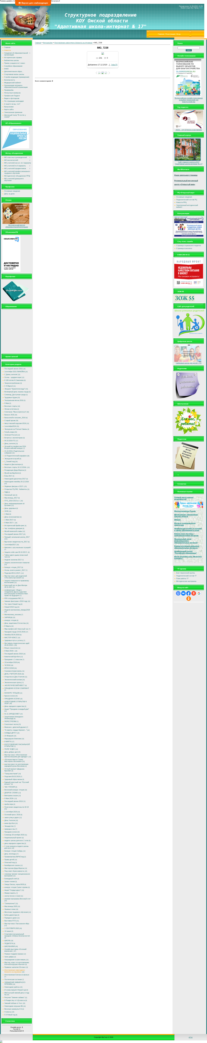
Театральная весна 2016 (13, 400)
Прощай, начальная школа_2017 (17, 537)
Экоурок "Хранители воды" (14, 389)
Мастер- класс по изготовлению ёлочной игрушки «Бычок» (16, 963)
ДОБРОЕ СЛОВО (11, 793)
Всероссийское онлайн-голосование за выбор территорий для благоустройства (189, 100)
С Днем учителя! (10, 374)
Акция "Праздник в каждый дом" (16, 709)
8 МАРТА (7, 741)
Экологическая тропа (12, 682)
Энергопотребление (12, 383)
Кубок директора (10, 915)
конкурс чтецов (10, 620)
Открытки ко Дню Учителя (14, 677)
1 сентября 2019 (10, 812)
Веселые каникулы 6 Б (13, 1009)
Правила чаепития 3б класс (15, 967)
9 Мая (6, 403)
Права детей (9, 859)
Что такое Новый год (12, 604)
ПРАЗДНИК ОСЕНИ (12, 699)
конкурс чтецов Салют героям (16, 887)
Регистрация (170, 34)
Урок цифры (9, 957)
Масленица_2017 (11, 498)
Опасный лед (9, 862)
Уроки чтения (9, 881)
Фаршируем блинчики (12, 739)
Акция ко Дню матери (12, 464)
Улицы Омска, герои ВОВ (14, 884)
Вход (178, 34)
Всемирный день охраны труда (16, 392)
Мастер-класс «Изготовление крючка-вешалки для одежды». (16, 756)
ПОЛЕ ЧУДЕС (9, 749)
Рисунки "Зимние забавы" (14, 997)
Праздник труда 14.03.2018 (14, 632)
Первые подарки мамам (13, 954)
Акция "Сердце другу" (12, 890)
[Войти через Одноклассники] (188, 598)
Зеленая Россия (10, 435)
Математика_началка (12, 614)
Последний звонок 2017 (13, 534)
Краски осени (9, 696)
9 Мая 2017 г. (9, 523)
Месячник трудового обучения (16, 912)
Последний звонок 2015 (13, 369)
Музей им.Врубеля (11, 473)
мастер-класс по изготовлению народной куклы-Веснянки (16, 765)
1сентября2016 (10, 426)
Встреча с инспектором (13, 438)
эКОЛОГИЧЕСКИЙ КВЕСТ (14, 685)
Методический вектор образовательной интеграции (16, 226)
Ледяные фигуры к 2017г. (14, 486)
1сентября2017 (10, 544)
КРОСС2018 (9, 668)
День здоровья (10, 508)
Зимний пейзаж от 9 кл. (13, 1003)
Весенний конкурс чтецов (14, 790)
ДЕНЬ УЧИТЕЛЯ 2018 (12, 674)
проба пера (8, 804)
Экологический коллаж (13, 680)
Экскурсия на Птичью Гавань (15, 429)
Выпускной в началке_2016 (14, 418)
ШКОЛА (7, 940)
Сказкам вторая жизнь (13, 671)
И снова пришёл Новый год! (15, 990)
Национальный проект (13, 838)
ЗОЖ (6, 511)
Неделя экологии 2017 (13, 560)
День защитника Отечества (15, 623)
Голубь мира (9, 432)
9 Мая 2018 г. (9, 651)
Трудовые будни (10, 397)
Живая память (10, 893)
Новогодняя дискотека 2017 (15, 479)
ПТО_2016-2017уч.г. (12, 501)
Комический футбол (12, 656)
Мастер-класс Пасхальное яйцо (16, 923)
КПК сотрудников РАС (12, 598)
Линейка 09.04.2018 (11, 635)
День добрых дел (11, 752)
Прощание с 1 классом (13, 659)
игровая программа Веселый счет (17, 899)
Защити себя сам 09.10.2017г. (15, 552)
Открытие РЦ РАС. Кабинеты (15, 489)
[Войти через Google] (199, 593)
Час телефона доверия (13, 528)
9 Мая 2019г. (9, 798)
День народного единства (14, 706)
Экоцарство (8, 826)
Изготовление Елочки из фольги (16, 975)
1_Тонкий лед (9, 461)
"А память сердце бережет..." (15, 730)
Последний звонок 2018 (13, 654)
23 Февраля (8, 736)
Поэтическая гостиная (13, 979)
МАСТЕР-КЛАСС (10, 637)
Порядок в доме (10, 918)
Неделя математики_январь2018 (17, 610)
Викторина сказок (11, 795)
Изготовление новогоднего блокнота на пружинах (14, 971)
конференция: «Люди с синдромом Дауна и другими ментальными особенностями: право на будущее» (16, 592)
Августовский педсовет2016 (15, 423)
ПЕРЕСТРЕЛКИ (10, 721)
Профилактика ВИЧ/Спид (14, 857)
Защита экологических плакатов (16, 563)
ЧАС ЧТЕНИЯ (9, 787)
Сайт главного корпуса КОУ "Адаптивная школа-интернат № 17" (189, 163)
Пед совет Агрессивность (14, 871)
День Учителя (9, 820)
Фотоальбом (48, 43)
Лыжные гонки (9, 909)
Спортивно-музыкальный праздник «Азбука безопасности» (17, 935)
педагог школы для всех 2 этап (16, 840)
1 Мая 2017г (9, 520)
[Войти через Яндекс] (193, 593)
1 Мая (6, 514)
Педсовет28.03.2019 (12, 776)
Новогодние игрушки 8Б (13, 1006)
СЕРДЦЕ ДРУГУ (10, 733)
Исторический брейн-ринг (14, 525)
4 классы (7, 1012)
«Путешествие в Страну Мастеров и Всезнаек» (13, 760)
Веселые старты (10, 406)
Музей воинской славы (13, 531)
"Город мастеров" (11, 773)
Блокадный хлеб (10, 879)
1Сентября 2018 (10, 662)
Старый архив (9, 420)
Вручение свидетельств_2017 (15, 542)
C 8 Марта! (8, 386)
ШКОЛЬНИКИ (9, 946)
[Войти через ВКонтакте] (183, 593)
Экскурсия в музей (11, 459)
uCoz (191, 1037)
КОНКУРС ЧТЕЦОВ (11, 693)
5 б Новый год (9, 1015)
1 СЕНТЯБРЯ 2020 (11, 928)
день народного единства (14, 843)
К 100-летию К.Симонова (13, 380)
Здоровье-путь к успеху (13, 640)
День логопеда (10, 854)
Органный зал (9, 495)
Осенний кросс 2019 (12, 815)
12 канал (7, 931)
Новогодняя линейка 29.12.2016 (16, 482)
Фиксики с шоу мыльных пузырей (17, 547)
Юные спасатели (11, 648)
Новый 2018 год (10, 607)
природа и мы (9, 829)
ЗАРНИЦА (8, 617)
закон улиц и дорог (11, 817)
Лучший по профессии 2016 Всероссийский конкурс (15, 447)
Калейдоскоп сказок (12, 865)
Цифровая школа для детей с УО (189, 363)
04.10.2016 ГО (9, 441)
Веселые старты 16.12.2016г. (15, 467)
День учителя (9, 443)
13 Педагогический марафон (15, 456)
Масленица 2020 (10, 906)
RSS (201, 8)
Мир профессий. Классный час (16, 629)
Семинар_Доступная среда (14, 394)
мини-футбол (9, 823)
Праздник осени (10, 832)
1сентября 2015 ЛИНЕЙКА (14, 371)
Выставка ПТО (10, 921)
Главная (161, 34)
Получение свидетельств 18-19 (16, 807)
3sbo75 (114, 65)
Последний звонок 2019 (13, 801)
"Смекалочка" (9, 903)
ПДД (6, 492)
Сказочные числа (11, 724)
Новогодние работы (12, 987)
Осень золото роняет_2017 (14, 570)
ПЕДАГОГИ (8, 943)
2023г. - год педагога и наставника (189, 130)
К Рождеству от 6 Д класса (14, 1000)
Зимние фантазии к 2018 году (15, 601)
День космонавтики (11, 517)
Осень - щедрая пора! (12, 377)
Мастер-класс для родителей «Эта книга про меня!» (15, 577)
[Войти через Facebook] (188, 593)
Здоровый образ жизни (13, 779)
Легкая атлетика (10, 409)
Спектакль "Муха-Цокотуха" (15, 412)
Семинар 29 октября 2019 (14, 835)
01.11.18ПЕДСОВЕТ (12, 714)
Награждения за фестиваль (15, 960)
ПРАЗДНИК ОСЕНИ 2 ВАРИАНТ (16, 688)
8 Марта (7, 626)
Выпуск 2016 (9, 415)
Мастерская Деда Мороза (14, 868)
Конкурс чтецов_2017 (12, 567)
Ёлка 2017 (8, 476)
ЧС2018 (7, 665)
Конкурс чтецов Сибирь (13, 851)
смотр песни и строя (12, 896)
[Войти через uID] (178, 593)
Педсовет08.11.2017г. (12, 573)
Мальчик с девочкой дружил (15, 727)
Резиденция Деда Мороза (14, 470)
